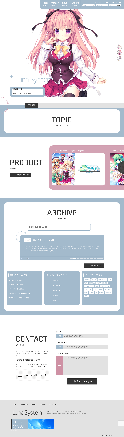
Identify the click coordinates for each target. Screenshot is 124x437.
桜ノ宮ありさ (57, 285)
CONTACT (97, 2)
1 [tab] (62, 98)
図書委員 (92, 283)
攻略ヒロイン (102, 279)
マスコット (87, 289)
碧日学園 (108, 292)
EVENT (65, 4)
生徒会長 (87, 279)
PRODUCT (55, 4)
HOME (45, 4)
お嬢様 (99, 283)
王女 (110, 279)
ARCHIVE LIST (96, 265)
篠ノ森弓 (56, 295)
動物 (97, 286)
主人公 (94, 279)
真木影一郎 (20, 284)
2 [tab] (65, 98)
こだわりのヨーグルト (23, 293)
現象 (85, 283)
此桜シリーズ (105, 286)
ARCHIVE (75, 4)
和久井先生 (20, 289)
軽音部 (105, 283)
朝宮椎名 (56, 280)
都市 (85, 292)
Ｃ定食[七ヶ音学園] (23, 297)
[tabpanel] (65, 52)
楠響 (54, 300)
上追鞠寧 (19, 280)
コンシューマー (89, 286)
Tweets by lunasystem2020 (21, 93)
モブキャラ (108, 289)
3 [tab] (67, 98)
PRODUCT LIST (23, 175)
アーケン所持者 (98, 289)
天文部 (101, 292)
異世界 (91, 292)
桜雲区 (86, 296)
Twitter (113, 2)
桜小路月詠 (56, 290)
